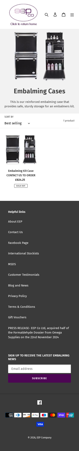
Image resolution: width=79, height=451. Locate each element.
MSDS (12, 264)
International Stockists (23, 253)
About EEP (15, 221)
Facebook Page (18, 243)
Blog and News (18, 285)
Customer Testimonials (23, 275)
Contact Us (15, 232)
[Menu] (72, 14)
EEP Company (44, 437)
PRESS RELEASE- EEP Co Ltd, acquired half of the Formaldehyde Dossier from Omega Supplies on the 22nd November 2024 (38, 332)
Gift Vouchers (17, 317)
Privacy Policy (17, 296)
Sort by (9, 116)
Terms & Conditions (21, 307)
